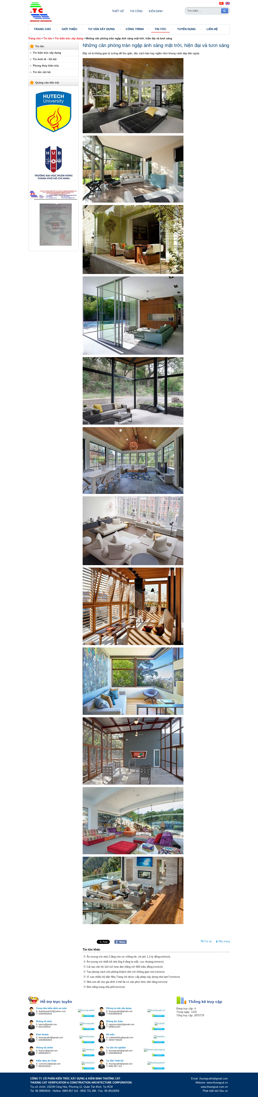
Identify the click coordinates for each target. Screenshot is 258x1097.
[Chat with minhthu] (159, 1036)
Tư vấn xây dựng (101, 29)
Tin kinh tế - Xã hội (45, 59)
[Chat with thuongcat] (88, 1016)
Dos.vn (224, 1090)
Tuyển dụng (186, 29)
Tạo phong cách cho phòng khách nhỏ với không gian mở (126, 971)
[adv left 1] (53, 247)
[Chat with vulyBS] (160, 1023)
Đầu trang (224, 941)
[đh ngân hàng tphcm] (53, 186)
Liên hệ (212, 29)
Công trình (135, 29)
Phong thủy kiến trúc (46, 65)
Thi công (136, 11)
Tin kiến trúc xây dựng (69, 38)
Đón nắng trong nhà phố (106, 986)
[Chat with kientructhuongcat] (154, 1049)
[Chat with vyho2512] (88, 1062)
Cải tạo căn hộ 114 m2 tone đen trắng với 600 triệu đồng (125, 966)
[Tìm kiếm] (224, 10)
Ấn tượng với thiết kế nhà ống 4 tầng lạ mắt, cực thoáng (125, 961)
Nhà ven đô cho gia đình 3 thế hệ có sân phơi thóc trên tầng (127, 981)
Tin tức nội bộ (42, 72)
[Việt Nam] (221, 4)
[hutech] (53, 135)
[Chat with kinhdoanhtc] (87, 1036)
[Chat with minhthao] (88, 1049)
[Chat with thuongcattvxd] (156, 1010)
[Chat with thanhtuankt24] (156, 1062)
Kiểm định (155, 11)
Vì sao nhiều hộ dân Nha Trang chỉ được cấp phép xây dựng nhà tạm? (133, 976)
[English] (227, 4)
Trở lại (208, 941)
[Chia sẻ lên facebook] (120, 942)
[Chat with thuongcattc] (87, 1023)
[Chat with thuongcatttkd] (86, 1010)
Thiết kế (118, 11)
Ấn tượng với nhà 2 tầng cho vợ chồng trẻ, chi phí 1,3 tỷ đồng (128, 956)
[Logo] (40, 21)
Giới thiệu (69, 29)
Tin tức (160, 29)
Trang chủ (42, 29)
